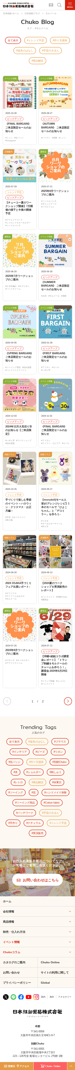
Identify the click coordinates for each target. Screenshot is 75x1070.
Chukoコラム (11, 952)
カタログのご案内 (14, 962)
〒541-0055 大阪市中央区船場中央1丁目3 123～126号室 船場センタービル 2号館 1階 (38, 1052)
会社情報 (8, 911)
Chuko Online (52, 1066)
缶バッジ (15, 761)
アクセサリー (64, 997)
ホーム (7, 901)
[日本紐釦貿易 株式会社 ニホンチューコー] (18, 5)
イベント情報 (11, 942)
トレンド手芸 (36, 40)
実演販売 (38, 833)
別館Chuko (60, 761)
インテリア (20, 751)
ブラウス (61, 741)
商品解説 (38, 60)
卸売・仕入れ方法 (14, 931)
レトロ (19, 782)
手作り (14, 822)
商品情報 (8, 921)
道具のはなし (25, 50)
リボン (59, 751)
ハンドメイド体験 (56, 792)
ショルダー (34, 772)
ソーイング (16, 792)
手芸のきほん (51, 50)
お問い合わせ (11, 972)
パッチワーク (25, 812)
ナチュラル (34, 822)
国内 (43, 997)
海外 (52, 997)
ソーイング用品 (26, 802)
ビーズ (41, 751)
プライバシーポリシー (17, 982)
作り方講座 (60, 40)
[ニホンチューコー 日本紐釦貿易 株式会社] (37, 1013)
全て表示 (13, 40)
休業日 (57, 782)
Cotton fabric (52, 802)
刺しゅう (56, 772)
